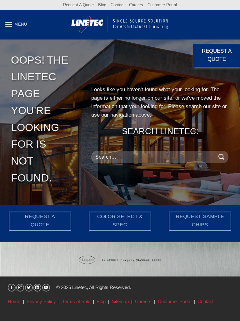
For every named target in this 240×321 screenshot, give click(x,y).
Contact (118, 5)
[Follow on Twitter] (29, 288)
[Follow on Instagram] (20, 288)
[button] (16, 25)
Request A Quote (78, 5)
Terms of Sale (76, 301)
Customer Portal (162, 5)
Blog (102, 5)
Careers (136, 5)
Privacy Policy (41, 301)
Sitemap (120, 301)
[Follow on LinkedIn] (37, 288)
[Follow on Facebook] (12, 288)
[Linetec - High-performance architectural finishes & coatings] (120, 24)
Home (14, 301)
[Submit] (221, 157)
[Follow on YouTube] (46, 288)
